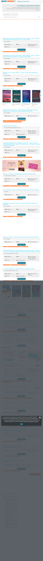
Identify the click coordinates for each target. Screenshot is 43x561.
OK (21, 424)
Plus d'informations (21, 49)
